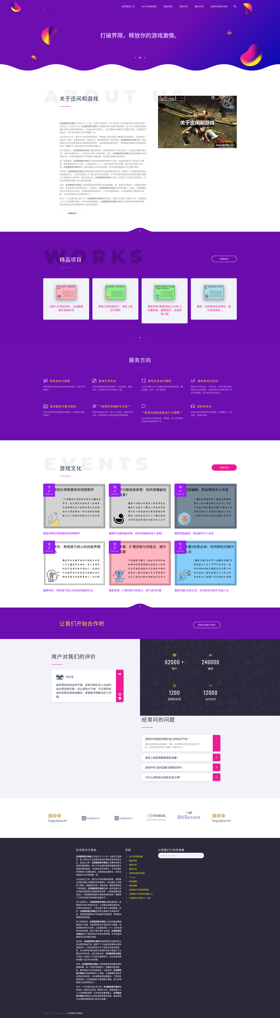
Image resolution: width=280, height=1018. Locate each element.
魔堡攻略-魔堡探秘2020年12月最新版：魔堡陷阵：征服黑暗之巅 (165, 310)
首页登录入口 (128, 6)
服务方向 (199, 6)
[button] (135, 57)
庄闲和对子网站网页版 (139, 889)
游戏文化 (183, 6)
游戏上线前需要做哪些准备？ (162, 757)
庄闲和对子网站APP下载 (139, 898)
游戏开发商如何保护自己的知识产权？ (167, 739)
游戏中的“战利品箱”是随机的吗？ (164, 767)
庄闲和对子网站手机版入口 (141, 894)
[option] (83, 686)
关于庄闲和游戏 (149, 6)
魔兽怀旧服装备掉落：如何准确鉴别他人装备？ (136, 533)
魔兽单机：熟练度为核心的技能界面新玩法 (68, 590)
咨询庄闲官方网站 (219, 6)
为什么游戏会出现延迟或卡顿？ (163, 777)
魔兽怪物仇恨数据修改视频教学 (61, 533)
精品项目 (168, 6)
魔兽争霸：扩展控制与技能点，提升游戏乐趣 (135, 590)
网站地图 (133, 881)
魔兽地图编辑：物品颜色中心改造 (194, 533)
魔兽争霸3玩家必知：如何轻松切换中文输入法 (201, 590)
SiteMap (132, 877)
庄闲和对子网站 (75, 1013)
